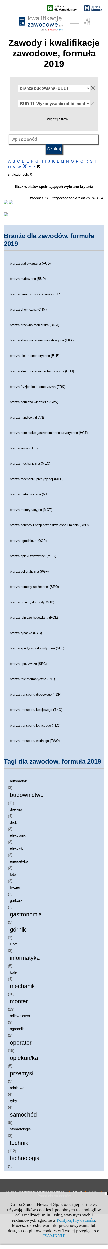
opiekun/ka (24, 1058)
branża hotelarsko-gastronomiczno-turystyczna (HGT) (49, 433)
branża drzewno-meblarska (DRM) (34, 325)
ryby (13, 1101)
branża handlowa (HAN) (27, 417)
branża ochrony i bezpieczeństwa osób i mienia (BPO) (49, 525)
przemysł (21, 1073)
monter (19, 1001)
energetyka (19, 861)
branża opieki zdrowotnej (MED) (33, 556)
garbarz (16, 900)
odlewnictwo (20, 1016)
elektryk (16, 848)
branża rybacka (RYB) (26, 633)
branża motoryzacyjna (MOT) (31, 510)
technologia (25, 1158)
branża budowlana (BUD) (28, 279)
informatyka (25, 958)
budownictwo (27, 795)
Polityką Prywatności (76, 1220)
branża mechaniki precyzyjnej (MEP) (36, 479)
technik (19, 1143)
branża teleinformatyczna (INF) (32, 679)
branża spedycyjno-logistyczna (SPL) (37, 648)
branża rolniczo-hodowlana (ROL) (34, 617)
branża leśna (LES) (24, 448)
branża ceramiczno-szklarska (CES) (36, 294)
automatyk (18, 781)
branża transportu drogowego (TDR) (35, 694)
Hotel (14, 944)
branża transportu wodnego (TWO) (35, 741)
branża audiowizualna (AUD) (30, 263)
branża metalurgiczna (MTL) (30, 494)
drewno (16, 809)
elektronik (18, 835)
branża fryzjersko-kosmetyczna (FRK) (37, 387)
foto (13, 874)
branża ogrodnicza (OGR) (28, 541)
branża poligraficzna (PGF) (29, 571)
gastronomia (26, 914)
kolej (13, 972)
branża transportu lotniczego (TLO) (35, 725)
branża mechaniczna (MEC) (30, 463)
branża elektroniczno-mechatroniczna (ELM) (42, 371)
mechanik (22, 986)
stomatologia (20, 1129)
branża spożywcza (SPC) (28, 664)
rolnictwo (17, 1088)
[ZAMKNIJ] (54, 1235)
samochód (23, 1115)
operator (21, 1043)
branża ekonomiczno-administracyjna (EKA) (42, 340)
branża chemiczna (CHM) (28, 309)
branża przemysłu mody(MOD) (32, 602)
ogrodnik (17, 1029)
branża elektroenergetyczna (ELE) (34, 356)
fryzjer (15, 887)
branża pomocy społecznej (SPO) (34, 587)
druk (13, 822)
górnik (18, 930)
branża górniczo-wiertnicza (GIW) (34, 402)
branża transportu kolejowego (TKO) (36, 710)
